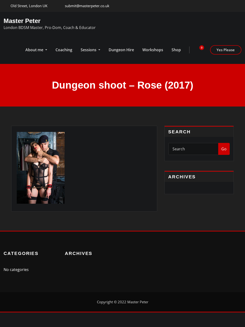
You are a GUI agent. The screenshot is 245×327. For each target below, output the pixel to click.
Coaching (64, 49)
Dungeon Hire (121, 49)
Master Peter (22, 20)
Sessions (89, 49)
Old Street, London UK (29, 5)
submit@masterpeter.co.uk (87, 5)
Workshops (152, 49)
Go (224, 149)
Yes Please (226, 49)
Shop (176, 49)
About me (34, 49)
